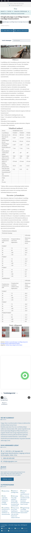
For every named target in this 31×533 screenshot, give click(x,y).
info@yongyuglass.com (16, 5)
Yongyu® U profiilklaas (20, 11)
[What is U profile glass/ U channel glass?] (4, 398)
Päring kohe (7, 479)
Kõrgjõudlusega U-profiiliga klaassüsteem (12, 13)
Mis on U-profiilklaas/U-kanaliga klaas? (4, 403)
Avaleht (3, 11)
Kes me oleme (7, 418)
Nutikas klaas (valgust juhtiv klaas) (14, 345)
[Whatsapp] (24, 375)
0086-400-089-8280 (8, 458)
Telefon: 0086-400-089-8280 (16, 3)
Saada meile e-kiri (8, 30)
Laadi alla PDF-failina (22, 30)
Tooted (9, 11)
